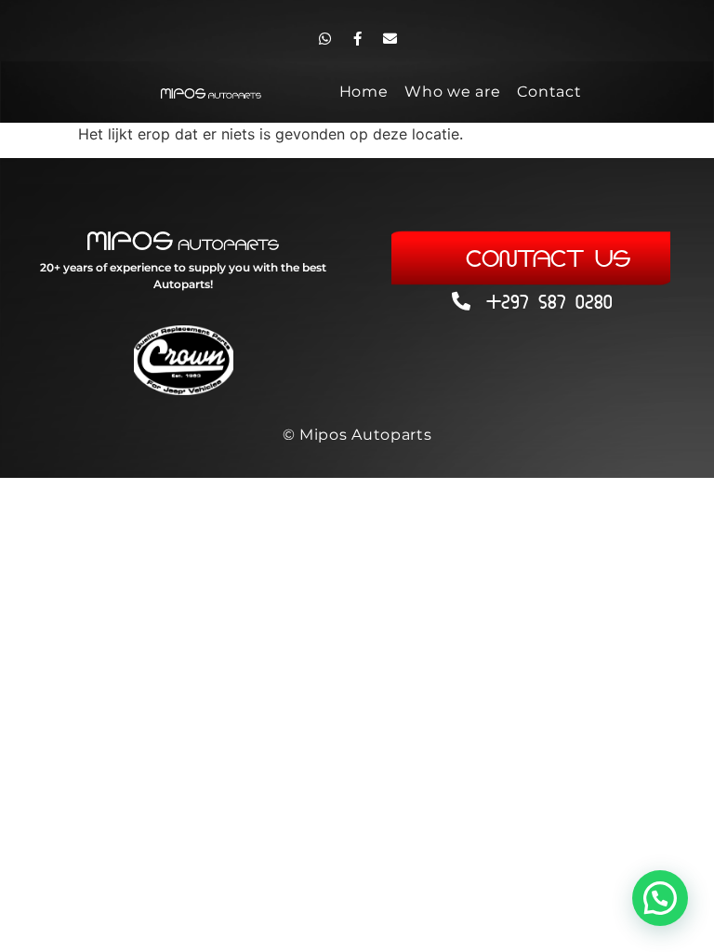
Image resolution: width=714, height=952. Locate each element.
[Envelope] (389, 38)
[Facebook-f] (357, 38)
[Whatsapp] (324, 38)
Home (364, 91)
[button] (660, 898)
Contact (549, 91)
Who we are (452, 91)
